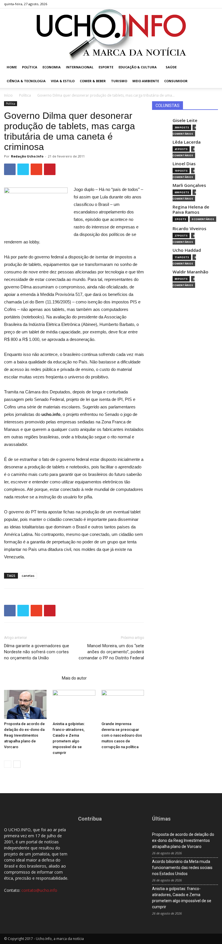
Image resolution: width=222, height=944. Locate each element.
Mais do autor (74, 678)
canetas (28, 575)
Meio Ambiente (145, 81)
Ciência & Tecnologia (26, 81)
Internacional (79, 67)
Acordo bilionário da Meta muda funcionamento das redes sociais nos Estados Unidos (182, 867)
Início (8, 95)
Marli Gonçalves (189, 185)
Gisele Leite (185, 120)
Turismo (119, 81)
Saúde (171, 67)
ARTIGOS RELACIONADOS (31, 678)
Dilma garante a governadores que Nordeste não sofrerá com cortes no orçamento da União (36, 651)
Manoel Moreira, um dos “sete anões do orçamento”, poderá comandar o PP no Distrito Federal (111, 651)
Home (12, 67)
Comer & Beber (93, 81)
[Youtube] (213, 4)
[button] (211, 67)
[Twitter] (204, 4)
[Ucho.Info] (111, 34)
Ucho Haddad (187, 250)
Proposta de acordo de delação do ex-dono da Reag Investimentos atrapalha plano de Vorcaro (24, 735)
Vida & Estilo (63, 81)
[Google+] (194, 4)
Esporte (106, 67)
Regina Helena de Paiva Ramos (191, 209)
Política (29, 67)
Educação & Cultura (138, 67)
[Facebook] (185, 4)
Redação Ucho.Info (27, 156)
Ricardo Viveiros (189, 228)
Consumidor (176, 81)
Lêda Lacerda (187, 142)
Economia (51, 67)
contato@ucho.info (39, 890)
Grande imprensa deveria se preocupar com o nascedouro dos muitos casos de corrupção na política (121, 735)
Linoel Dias (184, 163)
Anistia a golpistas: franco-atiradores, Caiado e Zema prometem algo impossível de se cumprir (181, 897)
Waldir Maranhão (190, 272)
